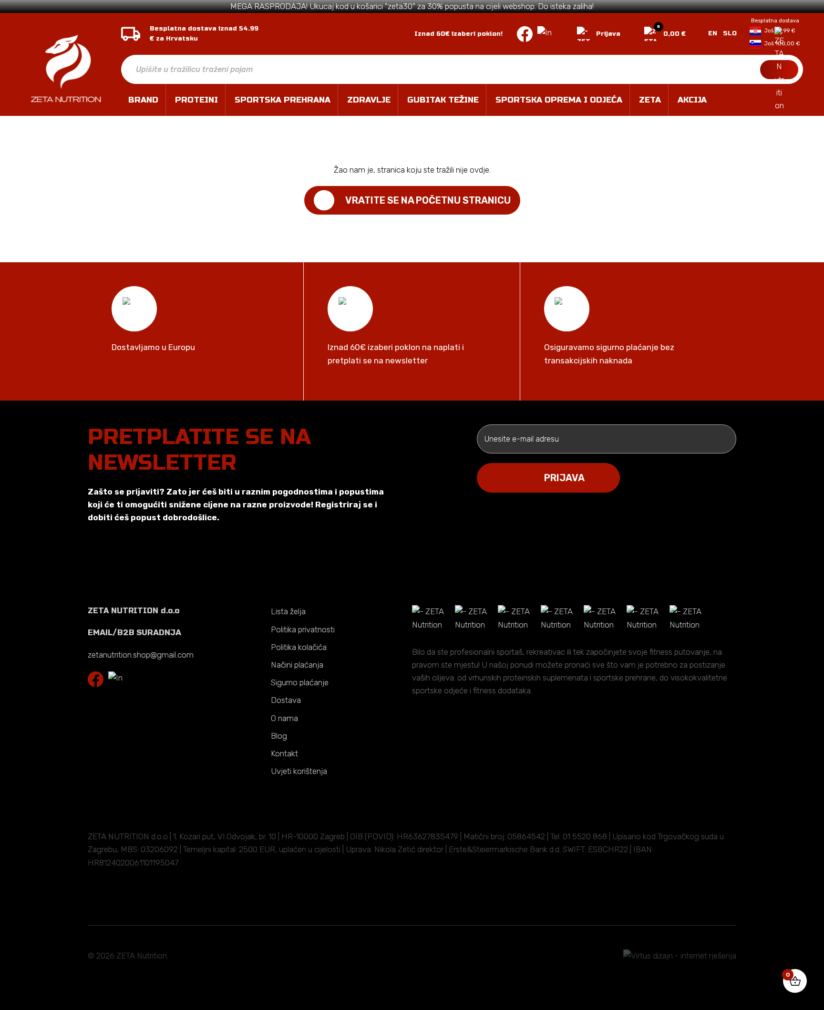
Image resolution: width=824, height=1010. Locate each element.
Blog (279, 736)
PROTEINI (196, 100)
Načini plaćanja (297, 665)
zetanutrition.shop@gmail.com (141, 655)
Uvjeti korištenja (299, 771)
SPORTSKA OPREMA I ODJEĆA (558, 100)
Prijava (608, 34)
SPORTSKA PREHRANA (282, 100)
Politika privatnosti (303, 629)
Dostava (286, 700)
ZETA (650, 100)
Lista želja (288, 611)
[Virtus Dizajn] (679, 955)
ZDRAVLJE (369, 100)
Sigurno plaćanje (300, 682)
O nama (284, 718)
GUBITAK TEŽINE (443, 100)
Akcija (692, 100)
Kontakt (284, 753)
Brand (143, 100)
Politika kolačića (299, 647)
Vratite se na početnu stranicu (428, 200)
